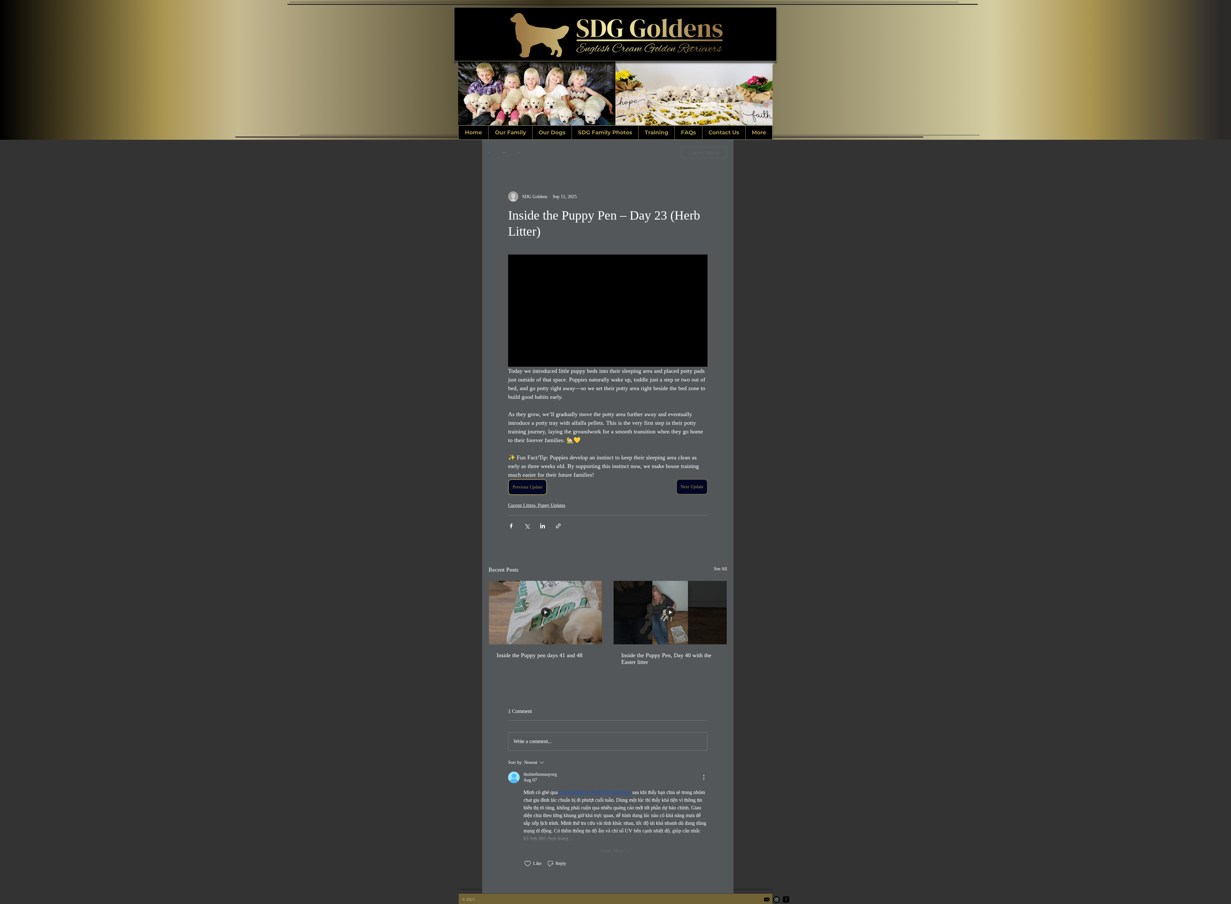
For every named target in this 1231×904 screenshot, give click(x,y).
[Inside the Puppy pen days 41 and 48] (545, 613)
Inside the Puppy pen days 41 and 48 (539, 655)
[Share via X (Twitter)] (527, 526)
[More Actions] (704, 777)
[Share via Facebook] (511, 526)
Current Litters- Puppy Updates (536, 505)
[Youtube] (767, 899)
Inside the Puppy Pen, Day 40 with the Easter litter (666, 658)
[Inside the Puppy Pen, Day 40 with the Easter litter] (670, 613)
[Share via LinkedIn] (543, 526)
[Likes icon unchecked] (527, 863)
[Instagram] (776, 899)
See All (720, 568)
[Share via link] (558, 526)
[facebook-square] (786, 899)
